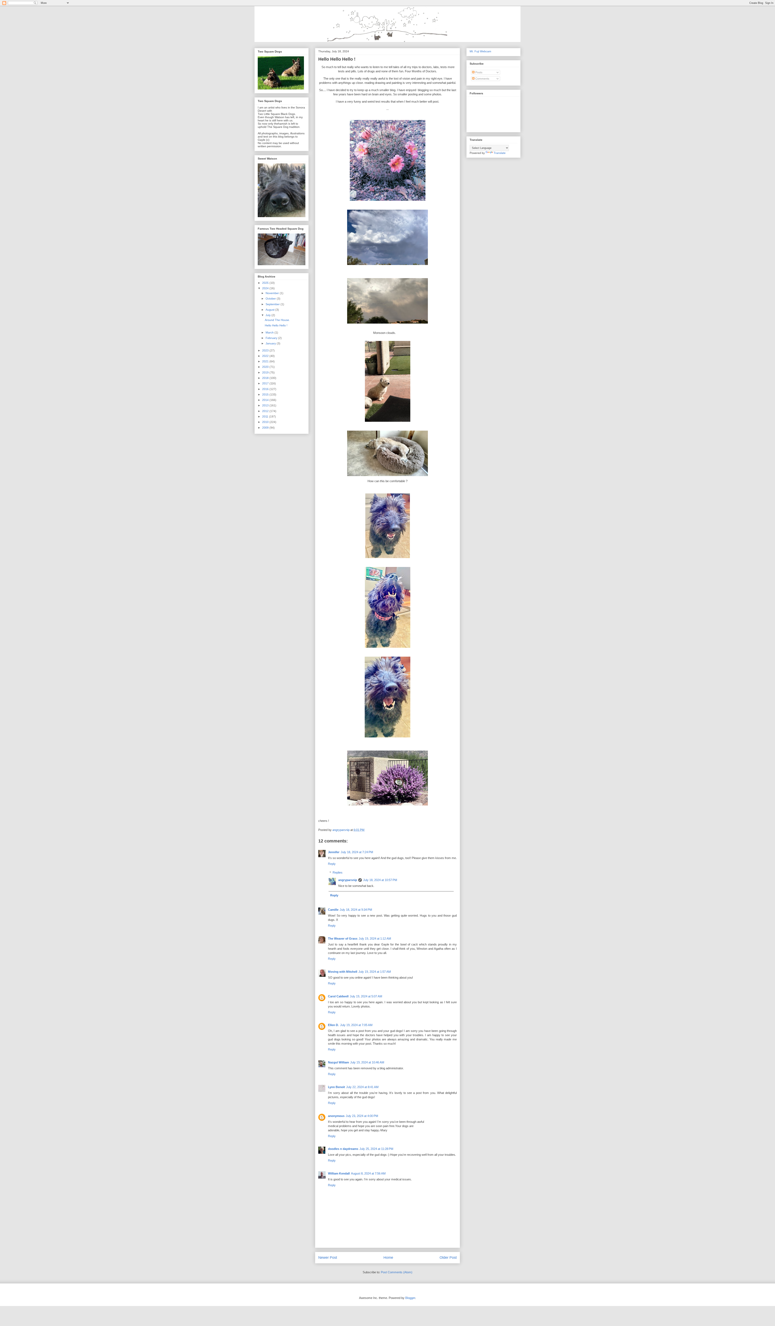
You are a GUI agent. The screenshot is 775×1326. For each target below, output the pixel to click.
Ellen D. (333, 1025)
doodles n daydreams (343, 1148)
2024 (265, 288)
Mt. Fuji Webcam (480, 51)
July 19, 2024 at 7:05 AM (356, 1025)
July (268, 315)
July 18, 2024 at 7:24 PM (357, 852)
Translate (500, 153)
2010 (265, 422)
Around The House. (277, 320)
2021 (265, 361)
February (272, 338)
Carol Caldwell (338, 996)
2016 (265, 389)
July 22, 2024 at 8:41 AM (362, 1087)
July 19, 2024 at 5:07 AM (366, 996)
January (271, 343)
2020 (265, 366)
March (270, 332)
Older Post (448, 1258)
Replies (337, 872)
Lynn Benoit (336, 1087)
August (270, 309)
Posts (478, 72)
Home (388, 1258)
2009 (265, 427)
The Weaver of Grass (342, 938)
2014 (265, 400)
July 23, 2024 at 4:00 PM (362, 1116)
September (273, 304)
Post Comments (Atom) (396, 1272)
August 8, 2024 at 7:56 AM (368, 1173)
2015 (265, 394)
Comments (481, 78)
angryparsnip (347, 880)
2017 (265, 383)
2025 (265, 282)
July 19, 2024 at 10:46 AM (367, 1062)
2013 (265, 405)
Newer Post (327, 1258)
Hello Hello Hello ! (276, 325)
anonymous (336, 1116)
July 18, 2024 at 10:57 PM (380, 880)
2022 (265, 356)
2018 (265, 378)
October (271, 298)
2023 (265, 350)
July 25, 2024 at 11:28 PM (376, 1148)
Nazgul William (338, 1062)
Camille (333, 909)
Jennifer (333, 852)
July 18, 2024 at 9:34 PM (356, 909)
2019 (265, 372)
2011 (265, 416)
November (273, 293)
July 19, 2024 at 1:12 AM (375, 938)
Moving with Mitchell (342, 971)
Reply (332, 863)
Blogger (410, 1298)
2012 (265, 411)
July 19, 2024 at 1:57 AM (374, 971)
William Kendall (339, 1173)
